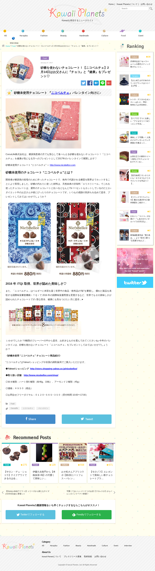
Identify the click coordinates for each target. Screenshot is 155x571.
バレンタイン (43, 408)
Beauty (78, 546)
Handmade (91, 546)
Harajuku (53, 546)
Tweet (89, 419)
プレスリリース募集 (72, 557)
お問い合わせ (146, 4)
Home (111, 4)
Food (45, 58)
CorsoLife (14, 408)
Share (32, 419)
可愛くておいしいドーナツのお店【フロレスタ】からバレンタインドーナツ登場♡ (89, 492)
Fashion (66, 546)
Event (116, 546)
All (43, 546)
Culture (105, 546)
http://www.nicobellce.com (63, 165)
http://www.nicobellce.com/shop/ (41, 375)
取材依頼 (88, 557)
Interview (128, 546)
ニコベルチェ (60, 92)
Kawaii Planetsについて (127, 4)
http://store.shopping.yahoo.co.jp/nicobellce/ (53, 368)
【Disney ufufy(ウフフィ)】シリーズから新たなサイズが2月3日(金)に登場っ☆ (27, 492)
